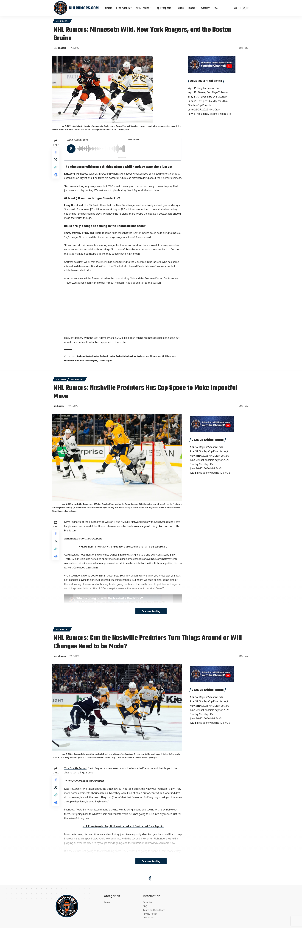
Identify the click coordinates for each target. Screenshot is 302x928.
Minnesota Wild (71, 360)
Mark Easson (60, 47)
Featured (61, 379)
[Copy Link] (55, 167)
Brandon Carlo (114, 356)
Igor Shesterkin (153, 356)
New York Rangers (88, 360)
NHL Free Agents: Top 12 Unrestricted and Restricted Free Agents (123, 826)
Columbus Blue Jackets (133, 356)
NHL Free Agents (64, 879)
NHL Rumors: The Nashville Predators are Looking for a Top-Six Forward (123, 546)
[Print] (55, 175)
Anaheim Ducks (84, 356)
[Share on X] (55, 159)
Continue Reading (151, 611)
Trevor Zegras (105, 360)
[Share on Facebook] (55, 152)
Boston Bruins (99, 356)
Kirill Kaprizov (169, 356)
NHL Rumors (62, 21)
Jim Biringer (59, 405)
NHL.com (69, 173)
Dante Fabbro (118, 554)
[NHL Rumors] (76, 8)
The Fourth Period (75, 768)
